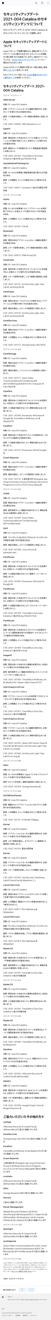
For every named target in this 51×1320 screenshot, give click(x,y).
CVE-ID (10, 70)
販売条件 (25, 1315)
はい (22, 1290)
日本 (3, 1309)
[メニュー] (48, 3)
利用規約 (17, 1315)
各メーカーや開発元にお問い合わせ (22, 1271)
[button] (36, 3)
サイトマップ (33, 1315)
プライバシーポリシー (7, 1315)
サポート (10, 1297)
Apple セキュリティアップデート (24, 60)
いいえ (31, 1290)
